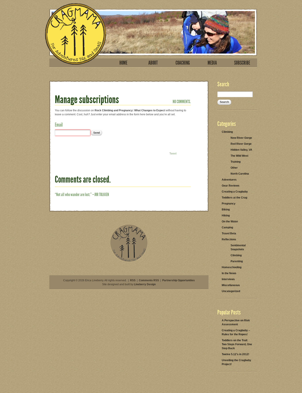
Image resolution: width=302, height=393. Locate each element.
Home (123, 63)
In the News (229, 273)
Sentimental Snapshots (238, 247)
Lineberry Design (145, 284)
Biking (226, 209)
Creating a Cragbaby (235, 191)
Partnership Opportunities (178, 280)
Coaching (183, 63)
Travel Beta (229, 233)
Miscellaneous (231, 285)
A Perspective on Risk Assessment (236, 322)
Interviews (228, 279)
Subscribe (242, 63)
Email (59, 125)
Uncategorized (231, 291)
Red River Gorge (241, 143)
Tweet (172, 153)
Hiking (226, 215)
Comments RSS (149, 280)
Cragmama (75, 34)
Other (234, 167)
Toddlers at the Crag (234, 197)
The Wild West (239, 155)
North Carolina (240, 173)
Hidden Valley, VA (241, 149)
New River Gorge (241, 137)
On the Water (230, 221)
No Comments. (182, 101)
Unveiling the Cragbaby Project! (236, 362)
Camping (227, 227)
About (153, 63)
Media (212, 63)
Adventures (229, 179)
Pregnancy (228, 203)
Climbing (227, 131)
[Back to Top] (129, 261)
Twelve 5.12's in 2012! (235, 354)
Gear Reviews (230, 185)
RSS (133, 280)
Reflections (229, 239)
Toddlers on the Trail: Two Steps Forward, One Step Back (237, 344)
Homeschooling (231, 267)
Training (236, 161)
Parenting (237, 261)
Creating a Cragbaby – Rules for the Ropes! (236, 332)
